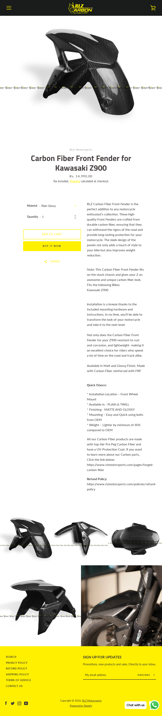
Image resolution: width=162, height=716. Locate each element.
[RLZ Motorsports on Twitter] (13, 703)
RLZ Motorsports (92, 700)
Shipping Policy (17, 674)
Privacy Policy (17, 662)
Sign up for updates (102, 657)
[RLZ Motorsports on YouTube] (26, 703)
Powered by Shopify (81, 705)
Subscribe (144, 675)
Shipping (75, 181)
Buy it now (52, 246)
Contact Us (14, 686)
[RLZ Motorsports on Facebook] (6, 703)
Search (11, 656)
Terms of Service (18, 680)
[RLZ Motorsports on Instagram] (19, 703)
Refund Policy (16, 668)
